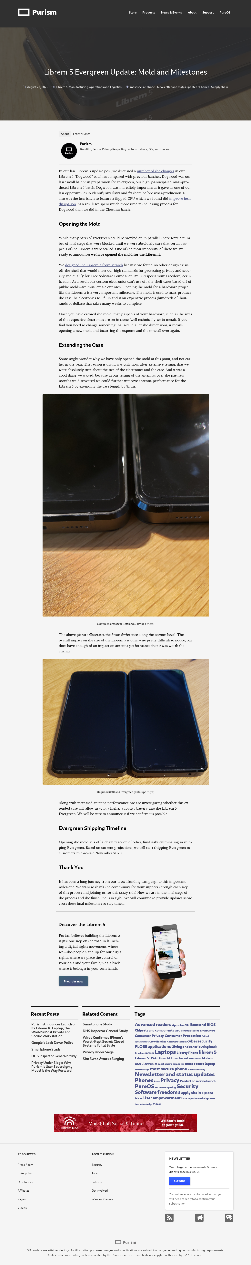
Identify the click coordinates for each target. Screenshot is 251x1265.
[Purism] (69, 157)
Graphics (140, 1052)
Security (187, 1085)
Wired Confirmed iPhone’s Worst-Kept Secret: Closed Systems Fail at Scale (103, 1041)
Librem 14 (163, 1058)
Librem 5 (61, 87)
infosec (149, 1052)
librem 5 (208, 1051)
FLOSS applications (153, 1046)
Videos (157, 1104)
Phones (204, 87)
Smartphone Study (46, 1049)
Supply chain (219, 87)
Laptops (165, 1051)
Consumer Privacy (149, 1035)
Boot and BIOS (203, 1024)
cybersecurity (199, 1040)
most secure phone (142, 87)
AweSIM (184, 1025)
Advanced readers (153, 1024)
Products (148, 12)
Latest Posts (81, 133)
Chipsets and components (154, 1030)
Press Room (25, 1164)
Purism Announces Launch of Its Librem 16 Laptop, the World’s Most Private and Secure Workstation (53, 1030)
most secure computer (171, 1064)
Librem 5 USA (146, 1057)
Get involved (100, 1190)
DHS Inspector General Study (53, 1056)
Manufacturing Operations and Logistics (95, 87)
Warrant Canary (102, 1199)
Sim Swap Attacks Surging (103, 1058)
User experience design (195, 1098)
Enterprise (25, 1173)
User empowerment (162, 1097)
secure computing (165, 1087)
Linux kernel (179, 1058)
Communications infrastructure (198, 1030)
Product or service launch (198, 1080)
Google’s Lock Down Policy (52, 1042)
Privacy (169, 1079)
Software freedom (156, 1091)
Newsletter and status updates (177, 87)
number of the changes (155, 171)
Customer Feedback (176, 1041)
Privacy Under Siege (98, 1052)
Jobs (95, 1173)
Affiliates (23, 1190)
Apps (175, 1024)
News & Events (171, 12)
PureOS (225, 12)
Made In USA (195, 1058)
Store (132, 12)
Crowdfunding (157, 1041)
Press (157, 1081)
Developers (25, 1182)
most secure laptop (200, 1063)
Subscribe (180, 1180)
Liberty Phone (187, 1052)
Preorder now (73, 981)
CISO (177, 1030)
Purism (86, 143)
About (192, 12)
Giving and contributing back (194, 1046)
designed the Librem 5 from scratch (94, 265)
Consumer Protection (183, 1035)
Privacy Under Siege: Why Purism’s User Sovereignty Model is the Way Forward (51, 1066)
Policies (97, 1182)
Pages (22, 1199)
